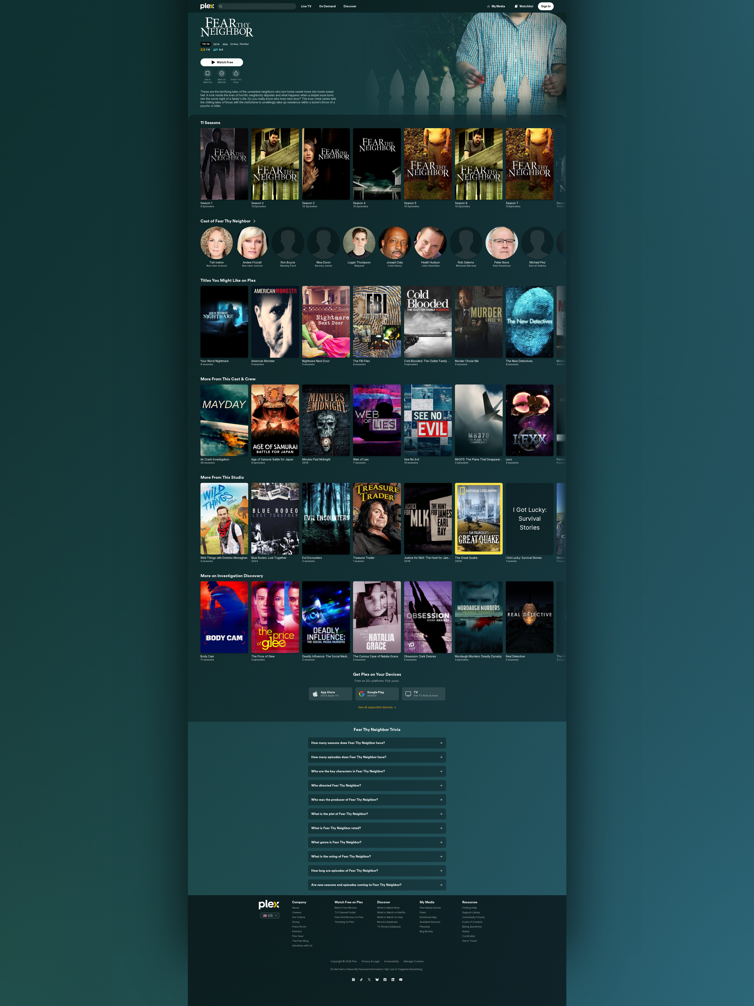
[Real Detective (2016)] (530, 621)
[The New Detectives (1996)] (530, 326)
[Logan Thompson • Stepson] (359, 247)
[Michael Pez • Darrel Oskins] (537, 247)
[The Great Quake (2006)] (479, 523)
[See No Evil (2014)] (428, 424)
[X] (369, 980)
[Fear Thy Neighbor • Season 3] (326, 168)
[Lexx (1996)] (530, 424)
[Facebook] (385, 980)
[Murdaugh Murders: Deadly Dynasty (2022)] (479, 621)
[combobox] (259, 6)
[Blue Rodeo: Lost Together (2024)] (275, 523)
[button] (236, 76)
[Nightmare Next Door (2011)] (326, 326)
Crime (234, 44)
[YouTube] (401, 980)
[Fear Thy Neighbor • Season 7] (530, 168)
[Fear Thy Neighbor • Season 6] (479, 168)
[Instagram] (353, 980)
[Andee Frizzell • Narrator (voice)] (252, 247)
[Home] (207, 6)
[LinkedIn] (393, 980)
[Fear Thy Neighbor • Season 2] (275, 168)
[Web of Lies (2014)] (377, 424)
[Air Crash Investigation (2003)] (224, 424)
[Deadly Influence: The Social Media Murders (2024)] (326, 621)
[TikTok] (361, 980)
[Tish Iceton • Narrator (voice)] (216, 247)
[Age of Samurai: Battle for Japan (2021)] (275, 424)
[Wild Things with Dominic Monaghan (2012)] (224, 523)
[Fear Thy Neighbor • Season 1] (224, 168)
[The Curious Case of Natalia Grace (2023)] (377, 621)
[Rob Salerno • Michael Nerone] (466, 247)
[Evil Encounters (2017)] (326, 523)
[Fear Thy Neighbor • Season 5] (428, 168)
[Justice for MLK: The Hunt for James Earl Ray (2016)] (428, 523)
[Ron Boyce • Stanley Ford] (288, 247)
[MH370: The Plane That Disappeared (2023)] (479, 424)
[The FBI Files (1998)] (377, 326)
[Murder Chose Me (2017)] (479, 326)
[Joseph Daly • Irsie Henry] (394, 247)
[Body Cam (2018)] (224, 621)
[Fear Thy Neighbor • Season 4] (377, 168)
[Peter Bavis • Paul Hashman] (502, 247)
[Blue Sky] (377, 980)
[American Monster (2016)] (275, 326)
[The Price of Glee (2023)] (275, 621)
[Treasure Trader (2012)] (377, 523)
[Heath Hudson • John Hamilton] (430, 247)
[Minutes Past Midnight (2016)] (326, 424)
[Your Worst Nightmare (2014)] (224, 326)
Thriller (244, 44)
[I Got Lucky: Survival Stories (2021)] (530, 523)
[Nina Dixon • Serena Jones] (323, 247)
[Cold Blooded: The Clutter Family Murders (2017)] (428, 326)
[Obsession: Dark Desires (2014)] (428, 621)
